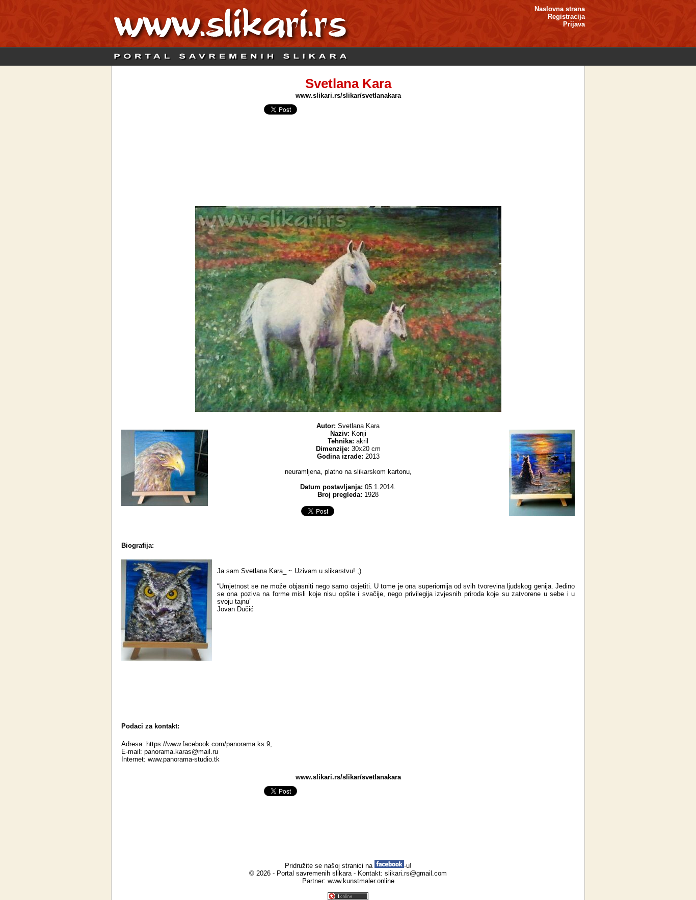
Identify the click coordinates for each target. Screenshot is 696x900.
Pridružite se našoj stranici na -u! (348, 865)
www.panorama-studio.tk (184, 759)
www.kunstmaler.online (361, 881)
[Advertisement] (348, 689)
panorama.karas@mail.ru (181, 751)
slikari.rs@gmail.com (416, 873)
